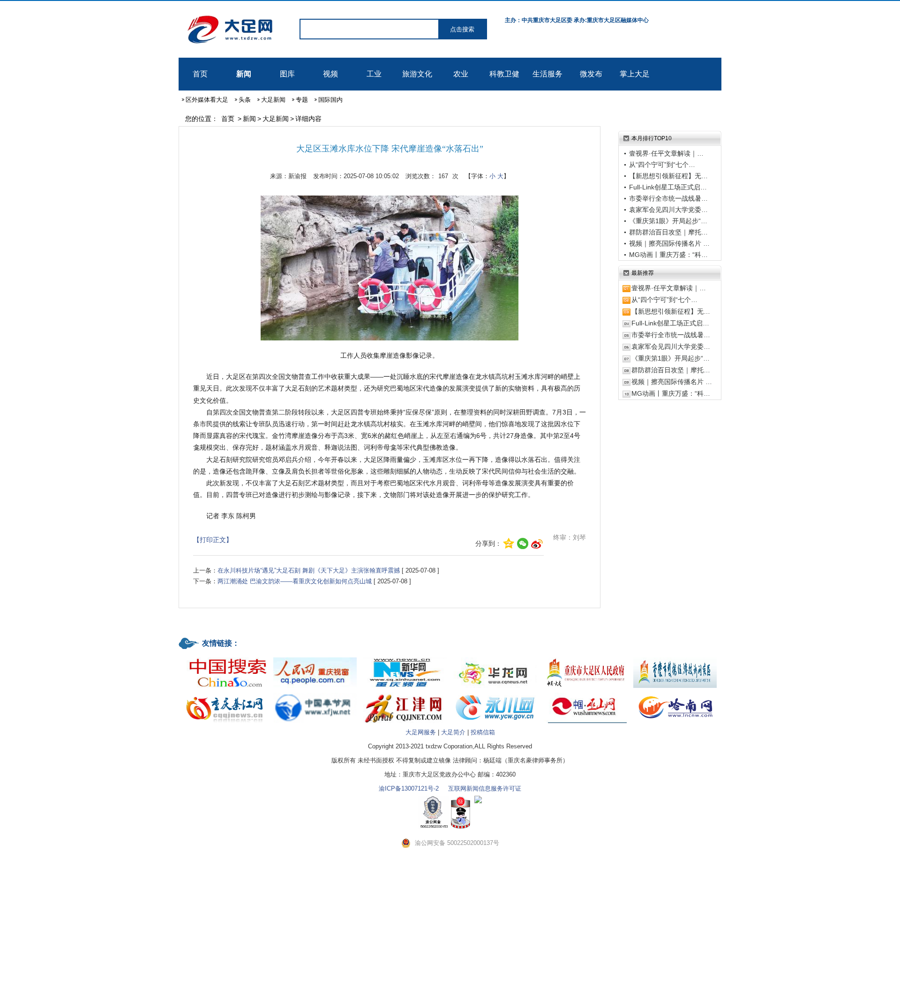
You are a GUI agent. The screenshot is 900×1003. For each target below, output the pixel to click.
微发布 (591, 74)
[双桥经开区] (675, 658)
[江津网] (405, 693)
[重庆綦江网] (225, 693)
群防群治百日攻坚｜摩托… (668, 232)
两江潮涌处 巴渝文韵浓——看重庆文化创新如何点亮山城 (295, 581)
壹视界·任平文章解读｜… (666, 153)
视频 (330, 74)
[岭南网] (675, 693)
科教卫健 (504, 74)
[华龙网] (495, 658)
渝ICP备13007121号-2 (409, 788)
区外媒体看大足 (207, 99)
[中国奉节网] (315, 693)
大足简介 (453, 732)
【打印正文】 (212, 539)
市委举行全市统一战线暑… (668, 198)
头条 (245, 99)
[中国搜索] (225, 658)
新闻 (243, 74)
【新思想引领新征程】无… (668, 176)
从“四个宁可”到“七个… (662, 164)
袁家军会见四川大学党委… (668, 209)
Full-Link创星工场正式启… (668, 187)
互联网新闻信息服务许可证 (484, 788)
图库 (287, 74)
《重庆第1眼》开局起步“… (668, 221)
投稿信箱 (483, 732)
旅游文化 (417, 74)
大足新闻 (273, 99)
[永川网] (495, 693)
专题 (302, 99)
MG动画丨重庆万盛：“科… (668, 254)
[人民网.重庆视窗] (315, 658)
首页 (200, 74)
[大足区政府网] (585, 658)
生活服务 (547, 74)
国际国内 (330, 99)
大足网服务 (420, 732)
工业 (374, 74)
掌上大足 (635, 74)
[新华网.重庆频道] (405, 658)
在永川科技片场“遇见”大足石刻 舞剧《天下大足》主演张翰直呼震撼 (309, 570)
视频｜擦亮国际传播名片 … (669, 243)
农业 (460, 74)
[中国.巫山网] (585, 693)
